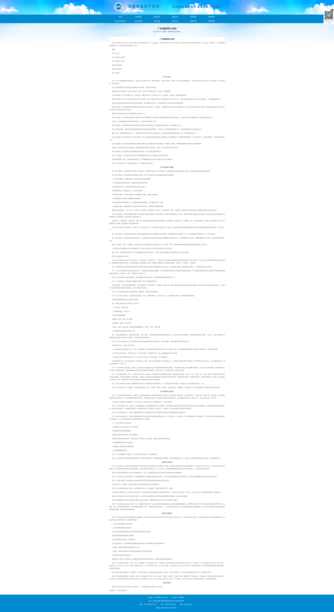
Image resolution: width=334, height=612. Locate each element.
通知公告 (175, 17)
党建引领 (193, 21)
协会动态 (157, 17)
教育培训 (211, 17)
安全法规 (157, 21)
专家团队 (193, 17)
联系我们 (211, 21)
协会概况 (138, 17)
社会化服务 (138, 21)
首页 (120, 17)
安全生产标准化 (120, 21)
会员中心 (175, 21)
